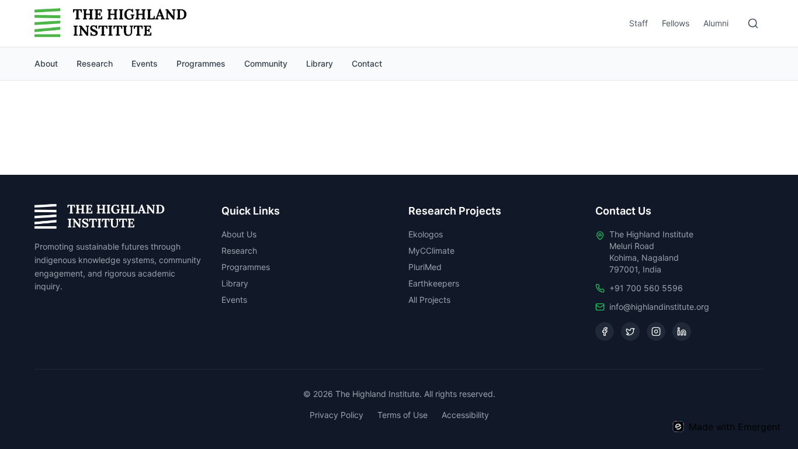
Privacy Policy (336, 415)
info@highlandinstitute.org (659, 307)
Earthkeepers (433, 283)
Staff (638, 23)
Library (319, 63)
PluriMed (425, 267)
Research (95, 63)
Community (265, 63)
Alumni (715, 23)
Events (144, 63)
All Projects (429, 300)
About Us (238, 234)
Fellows (675, 23)
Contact (367, 63)
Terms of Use (402, 415)
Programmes (200, 63)
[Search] (753, 23)
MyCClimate (431, 250)
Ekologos (425, 234)
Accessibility (465, 415)
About (46, 63)
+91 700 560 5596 (646, 288)
